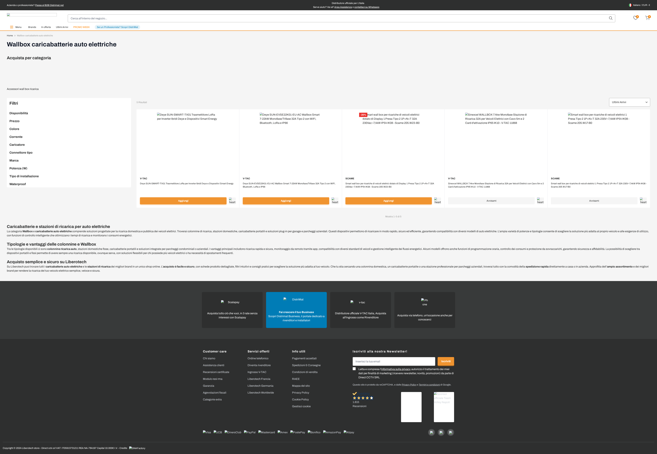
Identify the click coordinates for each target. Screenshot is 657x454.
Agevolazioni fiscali (214, 392)
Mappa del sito (301, 385)
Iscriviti (446, 361)
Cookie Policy (300, 399)
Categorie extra (212, 399)
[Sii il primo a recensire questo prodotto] (188, 188)
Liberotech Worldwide (261, 392)
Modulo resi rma (212, 378)
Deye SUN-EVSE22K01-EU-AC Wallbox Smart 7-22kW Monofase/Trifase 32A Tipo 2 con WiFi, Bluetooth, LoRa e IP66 (289, 185)
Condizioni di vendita (305, 372)
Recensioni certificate (216, 372)
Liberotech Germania (260, 385)
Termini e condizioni (429, 384)
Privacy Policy (300, 392)
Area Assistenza (343, 7)
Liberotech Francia (259, 378)
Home (10, 35)
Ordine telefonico (258, 358)
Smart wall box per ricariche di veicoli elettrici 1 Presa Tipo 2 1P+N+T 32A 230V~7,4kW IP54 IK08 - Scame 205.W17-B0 (599, 185)
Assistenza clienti (213, 365)
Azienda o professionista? (35, 5)
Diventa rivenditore (259, 365)
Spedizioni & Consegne (306, 365)
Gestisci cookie (301, 406)
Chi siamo (209, 358)
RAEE (296, 378)
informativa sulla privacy (395, 369)
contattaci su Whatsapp (366, 7)
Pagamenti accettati (304, 358)
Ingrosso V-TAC (257, 372)
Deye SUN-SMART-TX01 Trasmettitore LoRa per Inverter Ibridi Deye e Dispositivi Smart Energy (187, 183)
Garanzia (208, 385)
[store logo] (32, 18)
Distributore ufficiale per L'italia (348, 3)
